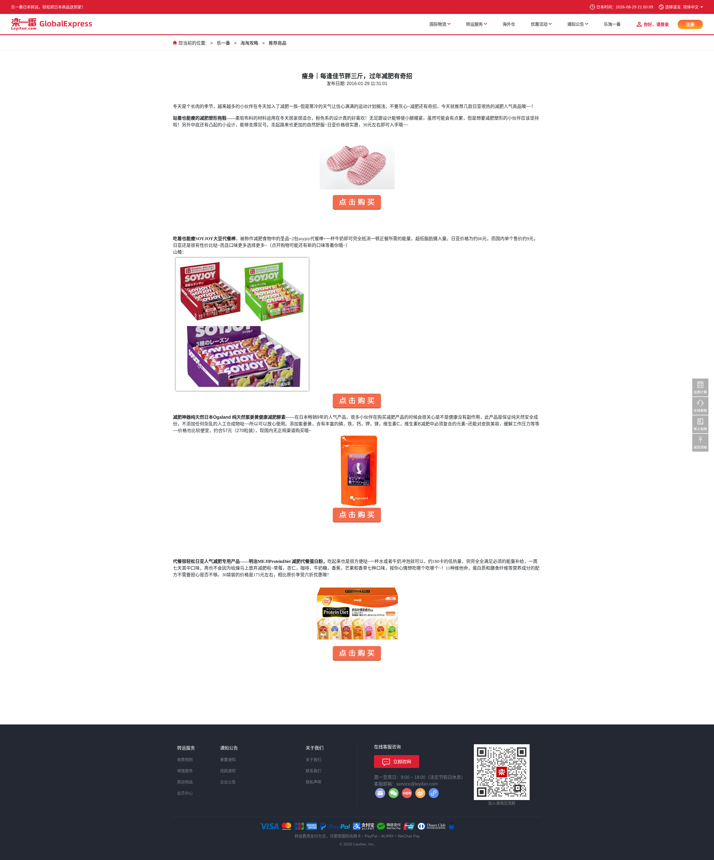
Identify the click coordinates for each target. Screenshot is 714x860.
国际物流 (438, 24)
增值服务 (185, 771)
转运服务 (474, 24)
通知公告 (575, 24)
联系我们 (313, 771)
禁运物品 (185, 782)
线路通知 (228, 771)
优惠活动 (539, 24)
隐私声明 (313, 782)
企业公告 (228, 782)
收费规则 (185, 759)
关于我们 (313, 759)
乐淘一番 (612, 24)
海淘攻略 (249, 43)
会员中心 (185, 793)
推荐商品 (277, 43)
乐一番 (223, 43)
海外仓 (509, 24)
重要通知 (228, 759)
